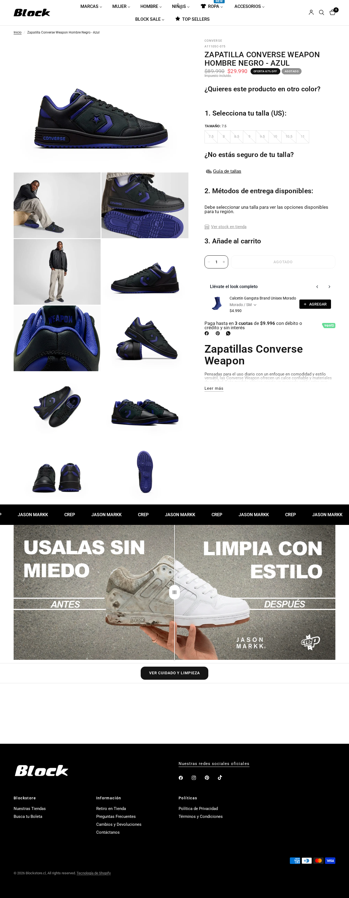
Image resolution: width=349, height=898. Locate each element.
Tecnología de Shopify (94, 873)
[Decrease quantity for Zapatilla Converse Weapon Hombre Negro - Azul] (209, 262)
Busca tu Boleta (28, 816)
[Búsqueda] (321, 12)
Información (108, 798)
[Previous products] (317, 287)
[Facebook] (207, 333)
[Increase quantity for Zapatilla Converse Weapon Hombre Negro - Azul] (224, 262)
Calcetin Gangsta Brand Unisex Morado (263, 298)
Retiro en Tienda (111, 808)
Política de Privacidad (198, 808)
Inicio (18, 32)
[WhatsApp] (229, 333)
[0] (331, 12)
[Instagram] (198, 778)
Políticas (188, 798)
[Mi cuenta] (311, 12)
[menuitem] (93, 6)
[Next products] (329, 287)
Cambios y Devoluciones (119, 824)
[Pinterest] (219, 333)
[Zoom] (177, 51)
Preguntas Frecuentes (116, 816)
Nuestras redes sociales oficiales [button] (214, 763)
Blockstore (25, 798)
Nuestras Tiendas (30, 808)
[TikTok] (224, 778)
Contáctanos (108, 832)
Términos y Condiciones (201, 816)
